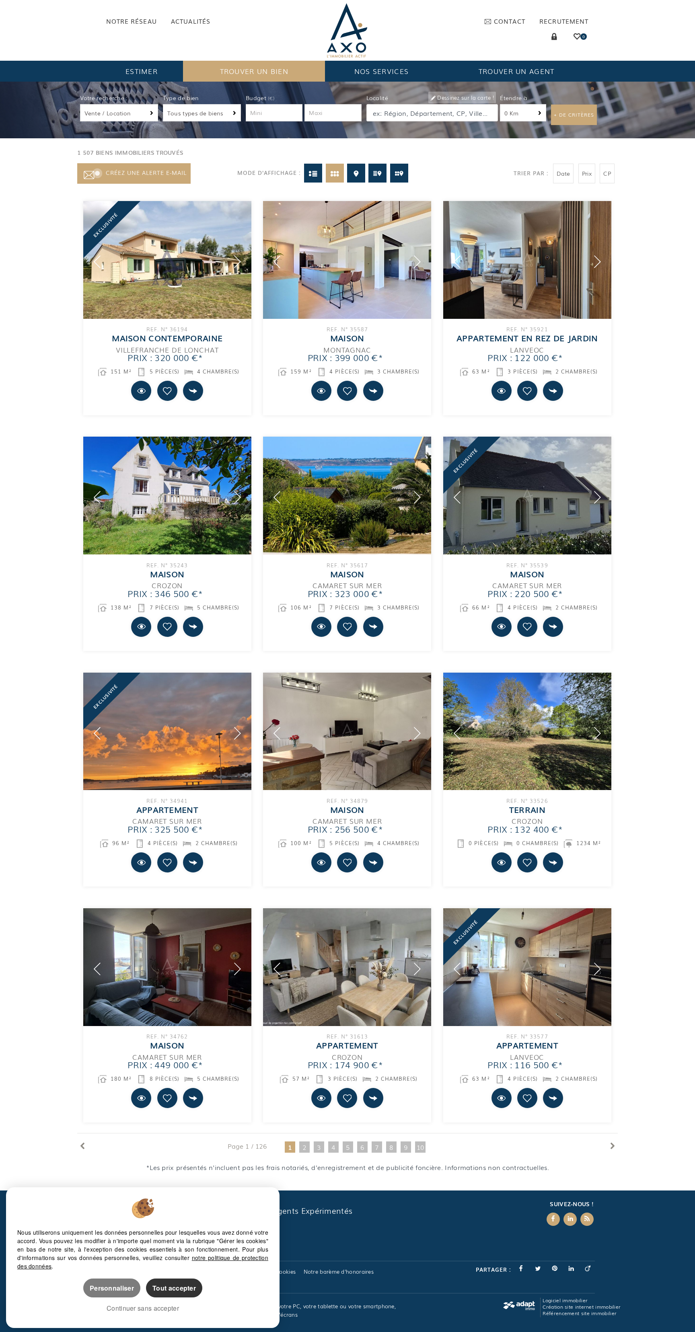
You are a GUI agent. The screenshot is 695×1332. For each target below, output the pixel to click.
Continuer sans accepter (143, 1308)
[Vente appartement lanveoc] (527, 967)
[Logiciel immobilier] (519, 1306)
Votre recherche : (103, 97)
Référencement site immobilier (580, 1313)
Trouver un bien (254, 71)
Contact (509, 21)
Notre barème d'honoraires (340, 1271)
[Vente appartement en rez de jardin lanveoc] (527, 260)
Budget (257, 97)
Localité (377, 97)
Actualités (190, 21)
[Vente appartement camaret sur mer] (167, 731)
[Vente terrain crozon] (527, 731)
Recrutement (563, 21)
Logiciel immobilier (565, 1300)
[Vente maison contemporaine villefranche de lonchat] (167, 260)
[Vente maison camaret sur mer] (347, 495)
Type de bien (181, 97)
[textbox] (433, 113)
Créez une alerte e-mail (146, 172)
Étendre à (513, 97)
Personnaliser (112, 1288)
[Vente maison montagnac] (347, 260)
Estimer (141, 71)
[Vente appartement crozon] (347, 967)
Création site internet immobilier (582, 1306)
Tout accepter (174, 1288)
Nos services (381, 71)
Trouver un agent (517, 71)
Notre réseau (131, 21)
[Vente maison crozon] (167, 495)
